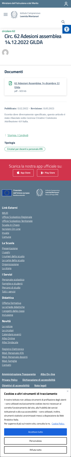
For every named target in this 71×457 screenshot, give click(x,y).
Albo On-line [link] (48, 374)
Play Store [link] (49, 172)
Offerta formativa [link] (11, 303)
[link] (66, 29)
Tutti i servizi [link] (8, 291)
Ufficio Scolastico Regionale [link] (17, 217)
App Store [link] (25, 172)
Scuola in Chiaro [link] (10, 225)
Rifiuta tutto (35, 450)
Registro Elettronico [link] (13, 349)
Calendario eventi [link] (11, 334)
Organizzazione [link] (10, 264)
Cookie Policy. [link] (58, 423)
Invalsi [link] (5, 233)
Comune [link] (6, 237)
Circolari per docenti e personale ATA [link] (25, 149)
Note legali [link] (40, 385)
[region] (35, 422)
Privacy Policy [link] (10, 380)
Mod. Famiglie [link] (9, 361)
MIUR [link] (5, 213)
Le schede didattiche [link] (13, 307)
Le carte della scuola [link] (13, 260)
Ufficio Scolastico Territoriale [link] (17, 221)
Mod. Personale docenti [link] (15, 357)
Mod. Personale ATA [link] (13, 353)
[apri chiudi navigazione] (6, 15)
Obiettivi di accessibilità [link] (15, 385)
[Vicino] (68, 391)
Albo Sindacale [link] (10, 342)
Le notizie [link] (7, 326)
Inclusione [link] (7, 315)
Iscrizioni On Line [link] (11, 229)
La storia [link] (6, 268)
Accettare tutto (35, 432)
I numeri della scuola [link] (13, 256)
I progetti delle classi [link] (13, 311)
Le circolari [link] (8, 330)
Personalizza (35, 441)
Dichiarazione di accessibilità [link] (38, 380)
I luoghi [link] (6, 252)
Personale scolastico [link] (13, 279)
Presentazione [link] (10, 248)
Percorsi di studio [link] (11, 287)
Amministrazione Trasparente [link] (19, 374)
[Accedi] (66, 4)
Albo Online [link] (8, 338)
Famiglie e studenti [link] (12, 283)
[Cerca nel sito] (63, 22)
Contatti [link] (6, 365)
